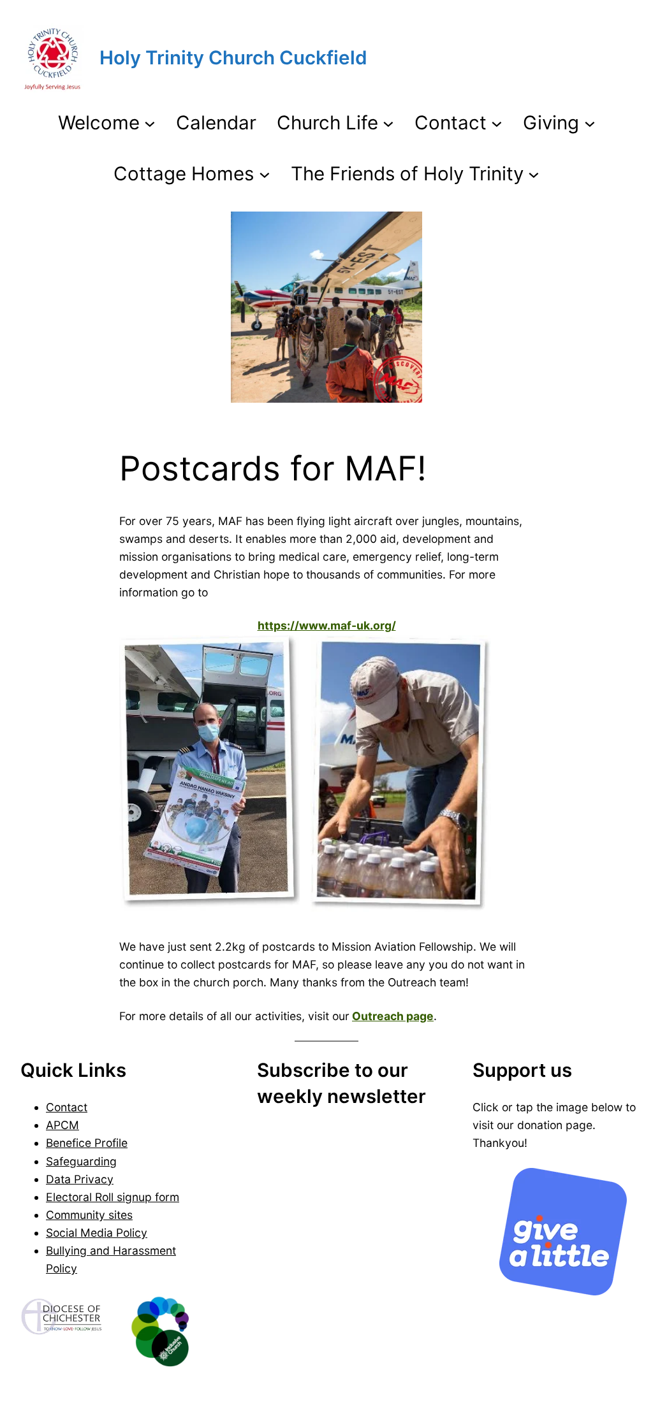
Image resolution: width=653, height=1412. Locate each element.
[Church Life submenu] (388, 123)
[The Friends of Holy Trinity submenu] (533, 173)
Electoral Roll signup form (112, 1197)
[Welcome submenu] (150, 123)
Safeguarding (81, 1161)
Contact (66, 1107)
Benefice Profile (87, 1142)
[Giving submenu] (590, 123)
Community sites (89, 1214)
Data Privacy (80, 1179)
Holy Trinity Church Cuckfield (233, 57)
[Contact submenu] (497, 123)
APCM (62, 1125)
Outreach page (393, 1016)
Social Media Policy (96, 1232)
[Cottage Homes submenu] (264, 173)
